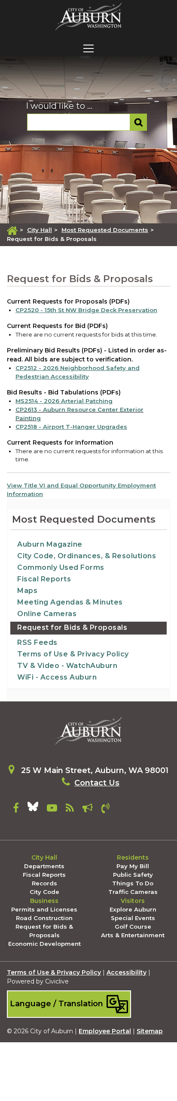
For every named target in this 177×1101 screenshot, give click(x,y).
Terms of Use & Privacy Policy (73, 654)
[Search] (138, 122)
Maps (27, 591)
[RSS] (69, 809)
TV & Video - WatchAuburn (67, 666)
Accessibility (126, 972)
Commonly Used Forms (60, 567)
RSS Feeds (37, 642)
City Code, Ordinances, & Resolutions (86, 556)
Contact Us (96, 783)
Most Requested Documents (104, 229)
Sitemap (150, 1031)
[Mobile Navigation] (88, 48)
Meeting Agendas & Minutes (70, 602)
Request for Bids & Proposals (72, 627)
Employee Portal (105, 1031)
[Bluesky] (33, 809)
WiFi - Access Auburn (57, 677)
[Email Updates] (87, 809)
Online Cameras (46, 614)
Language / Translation (57, 1003)
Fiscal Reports (44, 579)
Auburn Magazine (49, 544)
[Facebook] (16, 809)
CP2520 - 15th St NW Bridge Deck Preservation (86, 310)
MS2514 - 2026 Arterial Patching (64, 400)
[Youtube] (52, 809)
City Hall (39, 229)
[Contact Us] (105, 809)
